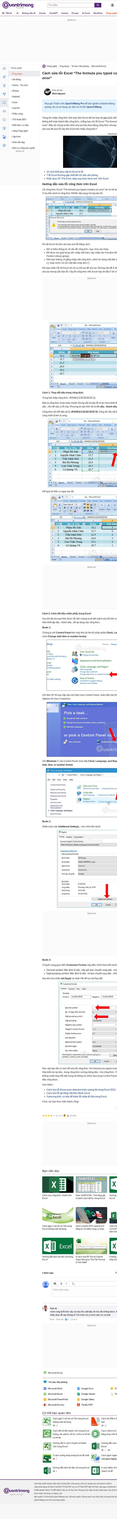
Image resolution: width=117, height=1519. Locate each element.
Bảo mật (56, 1484)
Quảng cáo (92, 1484)
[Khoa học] (4, 145)
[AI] (4, 68)
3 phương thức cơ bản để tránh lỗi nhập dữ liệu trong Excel (77, 1096)
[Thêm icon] (54, 1283)
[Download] (4, 119)
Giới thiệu (38, 1484)
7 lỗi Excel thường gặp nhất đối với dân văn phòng (72, 175)
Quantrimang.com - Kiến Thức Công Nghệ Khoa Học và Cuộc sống (19, 5)
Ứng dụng (64, 66)
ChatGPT (53, 13)
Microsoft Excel (98, 66)
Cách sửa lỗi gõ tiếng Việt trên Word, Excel (68, 1093)
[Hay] (51, 1115)
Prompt (75, 13)
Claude (42, 13)
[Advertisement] (20, 171)
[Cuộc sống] (4, 137)
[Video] (4, 128)
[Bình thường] (48, 1115)
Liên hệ (83, 1484)
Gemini (64, 13)
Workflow (98, 13)
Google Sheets (88, 1394)
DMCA (109, 1484)
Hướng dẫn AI (29, 13)
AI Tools (86, 13)
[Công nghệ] (4, 102)
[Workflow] (4, 94)
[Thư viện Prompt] (4, 77)
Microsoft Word (55, 1388)
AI (18, 13)
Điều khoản (47, 1484)
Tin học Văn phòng (80, 66)
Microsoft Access (56, 1405)
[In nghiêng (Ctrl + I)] (66, 1283)
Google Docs (87, 1388)
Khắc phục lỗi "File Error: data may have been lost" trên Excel (78, 178)
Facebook (101, 1484)
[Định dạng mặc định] (72, 1283)
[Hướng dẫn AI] (4, 85)
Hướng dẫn (65, 1484)
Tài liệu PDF (87, 1405)
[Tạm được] (46, 1115)
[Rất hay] (54, 1115)
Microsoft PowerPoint (58, 1399)
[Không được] (43, 1115)
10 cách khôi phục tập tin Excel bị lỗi (65, 172)
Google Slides (87, 1399)
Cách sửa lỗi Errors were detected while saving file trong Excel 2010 (81, 1089)
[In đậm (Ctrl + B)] (61, 1283)
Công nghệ (52, 66)
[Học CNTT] (4, 111)
